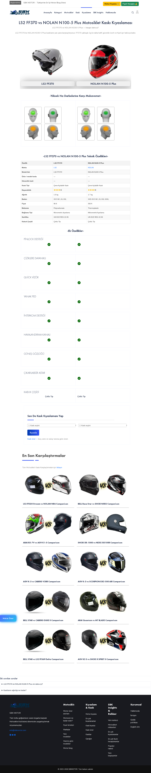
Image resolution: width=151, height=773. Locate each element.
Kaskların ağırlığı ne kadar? (15, 690)
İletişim (133, 715)
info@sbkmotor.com (18, 730)
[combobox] (51, 425)
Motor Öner (8, 618)
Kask (78, 12)
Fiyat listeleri (68, 725)
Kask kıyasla (90, 725)
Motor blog (67, 748)
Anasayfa (48, 12)
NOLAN (91, 167)
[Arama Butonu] (133, 12)
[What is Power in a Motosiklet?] (42, 123)
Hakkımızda (111, 12)
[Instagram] (11, 735)
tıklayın (59, 467)
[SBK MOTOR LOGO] (19, 12)
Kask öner (31, 439)
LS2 (55, 167)
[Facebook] (15, 735)
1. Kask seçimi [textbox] (34, 425)
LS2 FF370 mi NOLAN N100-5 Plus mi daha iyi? (23, 684)
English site (135, 727)
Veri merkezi (113, 720)
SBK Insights (98, 12)
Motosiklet (68, 12)
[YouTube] (13, 735)
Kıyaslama (86, 12)
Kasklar (88, 734)
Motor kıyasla (91, 714)
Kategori (58, 12)
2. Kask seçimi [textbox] (84, 425)
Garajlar (89, 739)
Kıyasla (33, 432)
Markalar (66, 729)
